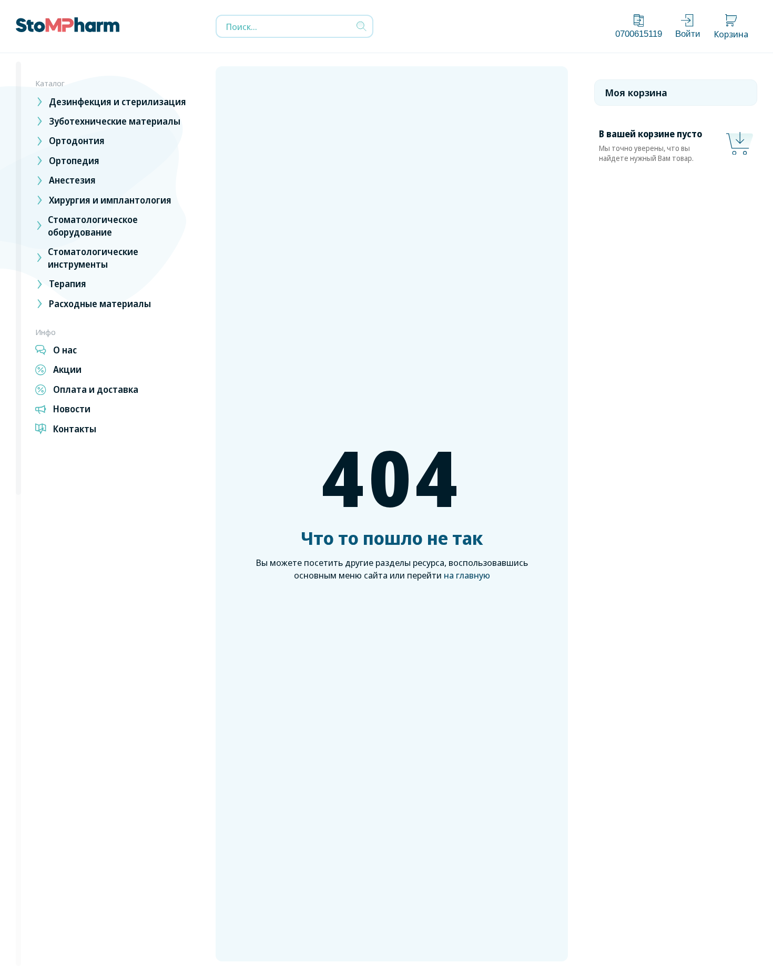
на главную (467, 575)
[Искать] (362, 27)
